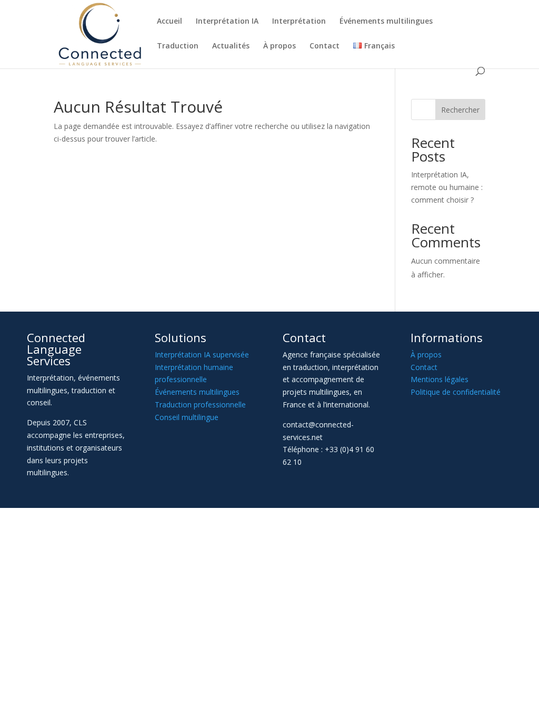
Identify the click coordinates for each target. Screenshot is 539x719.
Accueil (169, 21)
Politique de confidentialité (456, 392)
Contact (325, 46)
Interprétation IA (227, 21)
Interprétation (299, 21)
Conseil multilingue (186, 417)
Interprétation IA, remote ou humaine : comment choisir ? (447, 187)
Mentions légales (439, 379)
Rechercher (460, 110)
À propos (279, 46)
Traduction (177, 46)
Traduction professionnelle (200, 405)
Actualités (230, 46)
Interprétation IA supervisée (202, 354)
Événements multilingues (386, 21)
